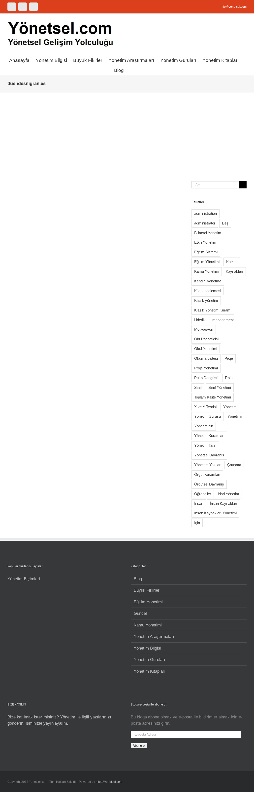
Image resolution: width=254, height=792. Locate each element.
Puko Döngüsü (206, 378)
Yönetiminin (203, 426)
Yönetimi (234, 416)
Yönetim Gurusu (207, 416)
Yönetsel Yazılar (207, 465)
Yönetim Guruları (149, 659)
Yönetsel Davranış (209, 455)
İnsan (198, 503)
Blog (138, 578)
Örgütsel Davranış (209, 484)
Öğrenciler (202, 494)
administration (205, 213)
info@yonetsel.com (234, 6)
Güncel (140, 613)
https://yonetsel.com (109, 782)
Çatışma (234, 465)
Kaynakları (234, 271)
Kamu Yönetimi (206, 271)
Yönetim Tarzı (205, 445)
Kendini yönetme (207, 281)
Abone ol (139, 746)
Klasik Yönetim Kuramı (212, 310)
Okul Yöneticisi (206, 339)
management (223, 320)
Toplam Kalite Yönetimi (212, 397)
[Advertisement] (127, 130)
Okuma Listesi (206, 358)
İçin (197, 523)
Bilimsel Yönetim (207, 233)
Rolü (228, 378)
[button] (132, 70)
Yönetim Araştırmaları (154, 636)
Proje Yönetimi (206, 368)
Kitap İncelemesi (207, 291)
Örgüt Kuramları (207, 474)
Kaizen (231, 262)
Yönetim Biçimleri (23, 578)
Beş (225, 223)
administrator (204, 223)
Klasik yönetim (206, 300)
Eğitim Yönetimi (207, 262)
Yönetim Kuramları (209, 436)
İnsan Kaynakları (223, 503)
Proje (228, 358)
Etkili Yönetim (205, 242)
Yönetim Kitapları (149, 671)
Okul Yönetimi (205, 349)
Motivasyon (203, 329)
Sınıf (198, 387)
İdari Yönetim (228, 494)
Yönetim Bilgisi (147, 648)
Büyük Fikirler (146, 590)
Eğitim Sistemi (206, 252)
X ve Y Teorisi (205, 407)
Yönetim (230, 407)
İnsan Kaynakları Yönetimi (215, 513)
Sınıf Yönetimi (219, 387)
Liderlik (200, 320)
